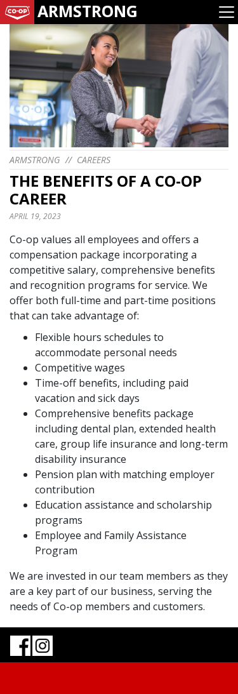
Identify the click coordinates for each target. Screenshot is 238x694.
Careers (93, 160)
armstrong (35, 160)
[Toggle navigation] (226, 12)
